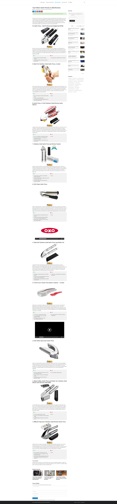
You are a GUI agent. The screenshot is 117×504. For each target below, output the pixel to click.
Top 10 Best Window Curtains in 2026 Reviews (48, 478)
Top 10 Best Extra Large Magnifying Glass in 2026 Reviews (73, 38)
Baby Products (43, 2)
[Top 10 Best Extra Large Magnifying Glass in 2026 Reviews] (82, 38)
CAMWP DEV (48, 502)
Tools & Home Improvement (77, 90)
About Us (79, 502)
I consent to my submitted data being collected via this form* (76, 19)
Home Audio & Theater (71, 84)
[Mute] (61, 238)
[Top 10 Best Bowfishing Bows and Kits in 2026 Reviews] (82, 61)
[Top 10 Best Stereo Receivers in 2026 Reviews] (82, 65)
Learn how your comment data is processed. (49, 499)
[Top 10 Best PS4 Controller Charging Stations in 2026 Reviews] (82, 47)
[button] (49, 231)
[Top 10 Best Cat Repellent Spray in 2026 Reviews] (82, 52)
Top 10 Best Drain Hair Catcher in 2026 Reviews (73, 29)
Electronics (75, 81)
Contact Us (75, 502)
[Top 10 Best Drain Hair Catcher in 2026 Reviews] (82, 29)
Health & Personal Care (72, 82)
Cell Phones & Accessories (72, 79)
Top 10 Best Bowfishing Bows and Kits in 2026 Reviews (73, 61)
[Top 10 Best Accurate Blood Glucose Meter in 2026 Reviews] (82, 33)
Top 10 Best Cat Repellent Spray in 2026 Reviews (73, 52)
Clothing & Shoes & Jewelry (79, 79)
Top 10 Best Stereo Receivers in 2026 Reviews (73, 65)
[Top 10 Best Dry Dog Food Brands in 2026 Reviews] (82, 42)
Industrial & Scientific (78, 84)
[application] (49, 231)
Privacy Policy (83, 502)
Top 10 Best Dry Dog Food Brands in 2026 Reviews (73, 42)
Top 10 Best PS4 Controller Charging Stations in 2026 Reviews (73, 47)
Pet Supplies (70, 2)
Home (34, 9)
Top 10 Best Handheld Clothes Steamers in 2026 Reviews (37, 478)
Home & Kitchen (64, 2)
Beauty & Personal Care (50, 2)
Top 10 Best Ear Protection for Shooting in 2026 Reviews (73, 69)
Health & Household (80, 81)
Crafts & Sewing (71, 81)
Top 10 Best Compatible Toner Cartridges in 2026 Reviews (72, 56)
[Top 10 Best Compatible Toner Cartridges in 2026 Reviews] (82, 57)
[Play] (36, 238)
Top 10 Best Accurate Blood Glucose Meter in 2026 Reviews (73, 33)
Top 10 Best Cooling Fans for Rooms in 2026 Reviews (61, 478)
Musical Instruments (71, 87)
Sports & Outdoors (71, 90)
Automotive (70, 78)
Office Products (77, 87)
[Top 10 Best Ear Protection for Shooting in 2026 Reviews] (82, 69)
